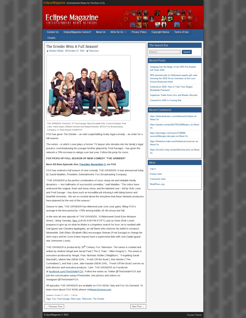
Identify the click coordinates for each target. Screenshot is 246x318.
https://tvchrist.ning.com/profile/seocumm (170, 149)
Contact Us (53, 32)
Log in (153, 169)
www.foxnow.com (101, 289)
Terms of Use (181, 32)
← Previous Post (54, 306)
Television (94, 51)
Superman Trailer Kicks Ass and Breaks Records (173, 95)
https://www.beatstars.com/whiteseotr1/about (171, 116)
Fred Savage (63, 299)
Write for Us (117, 32)
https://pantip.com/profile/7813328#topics (170, 124)
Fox (54, 299)
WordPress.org (157, 184)
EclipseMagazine (54, 3)
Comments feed (157, 179)
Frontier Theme (194, 314)
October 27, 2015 (76, 51)
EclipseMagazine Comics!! (77, 32)
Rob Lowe (75, 299)
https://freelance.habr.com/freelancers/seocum (172, 141)
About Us (101, 32)
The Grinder (98, 299)
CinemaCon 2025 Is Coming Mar (165, 100)
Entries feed (156, 174)
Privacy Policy (139, 32)
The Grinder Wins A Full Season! (72, 46)
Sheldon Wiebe (56, 51)
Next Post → (138, 306)
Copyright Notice (160, 32)
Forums (51, 37)
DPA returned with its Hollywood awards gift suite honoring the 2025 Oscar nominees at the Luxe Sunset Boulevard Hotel (173, 78)
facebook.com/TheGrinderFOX (66, 271)
